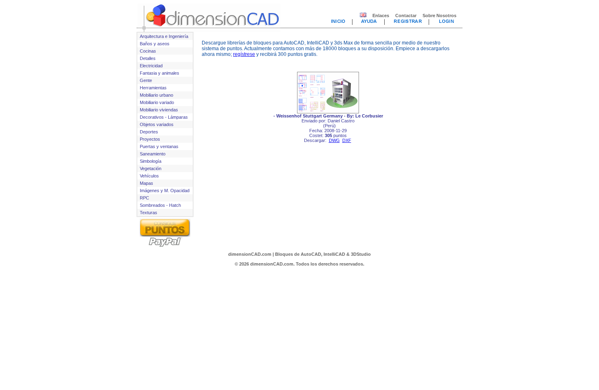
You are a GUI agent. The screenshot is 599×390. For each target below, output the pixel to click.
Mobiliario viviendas (159, 109)
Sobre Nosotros (439, 15)
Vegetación (150, 168)
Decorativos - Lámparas (164, 117)
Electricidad (151, 65)
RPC (144, 197)
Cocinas (148, 51)
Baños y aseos (155, 43)
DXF (346, 140)
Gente (146, 80)
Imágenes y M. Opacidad (164, 190)
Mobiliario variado (157, 102)
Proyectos (150, 139)
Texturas (148, 212)
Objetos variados (157, 124)
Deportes (149, 131)
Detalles (148, 58)
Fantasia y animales (159, 73)
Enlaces (380, 15)
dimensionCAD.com (249, 254)
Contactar (405, 15)
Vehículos (149, 175)
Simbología (150, 161)
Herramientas (153, 87)
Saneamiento (152, 153)
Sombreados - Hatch (160, 205)
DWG (334, 140)
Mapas (146, 183)
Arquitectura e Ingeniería (164, 36)
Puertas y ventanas (159, 146)
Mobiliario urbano (156, 95)
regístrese (244, 54)
